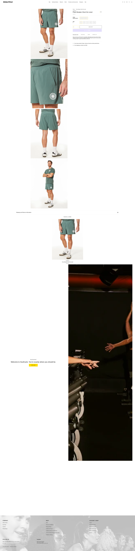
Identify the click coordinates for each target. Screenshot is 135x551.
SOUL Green (5, 522)
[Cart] (132, 2)
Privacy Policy (48, 526)
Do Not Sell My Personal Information (53, 532)
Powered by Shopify (13, 546)
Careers (4, 526)
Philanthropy (5, 528)
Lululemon (74, 10)
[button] (49, 2)
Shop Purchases (92, 524)
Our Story (4, 524)
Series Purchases (92, 526)
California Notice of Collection (51, 530)
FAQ (47, 522)
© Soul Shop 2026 (6, 546)
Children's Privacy (49, 534)
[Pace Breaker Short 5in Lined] (67, 239)
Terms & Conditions (49, 524)
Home (74, 9)
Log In (90, 522)
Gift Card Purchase (93, 528)
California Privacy (49, 528)
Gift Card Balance (92, 530)
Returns (90, 532)
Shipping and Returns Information (23, 212)
